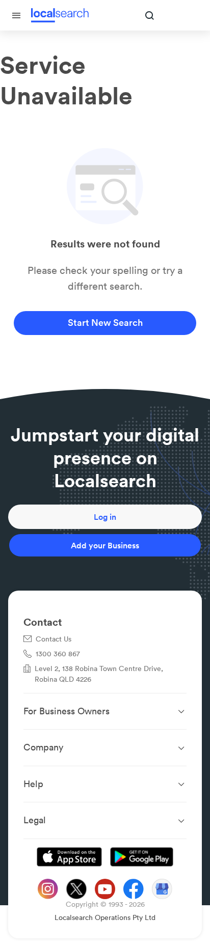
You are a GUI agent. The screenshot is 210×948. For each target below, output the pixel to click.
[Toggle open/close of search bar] (150, 16)
